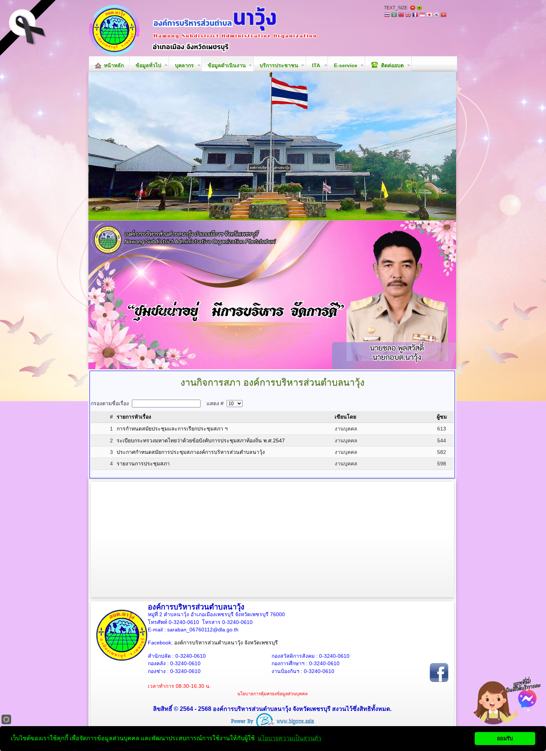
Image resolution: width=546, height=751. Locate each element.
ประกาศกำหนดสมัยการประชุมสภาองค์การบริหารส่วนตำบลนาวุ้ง (191, 452)
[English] (408, 15)
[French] (415, 15)
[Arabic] (394, 15)
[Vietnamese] (443, 15)
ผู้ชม (442, 417)
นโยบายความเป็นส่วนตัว (289, 738)
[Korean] (436, 15)
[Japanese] (429, 15)
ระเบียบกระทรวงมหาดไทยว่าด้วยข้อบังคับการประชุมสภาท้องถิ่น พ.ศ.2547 (201, 440)
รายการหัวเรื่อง (134, 417)
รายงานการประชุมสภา (143, 463)
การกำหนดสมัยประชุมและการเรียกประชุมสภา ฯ (172, 429)
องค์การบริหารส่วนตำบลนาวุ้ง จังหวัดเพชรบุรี (226, 643)
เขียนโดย (345, 417)
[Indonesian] (422, 15)
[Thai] (387, 15)
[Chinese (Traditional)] (401, 15)
